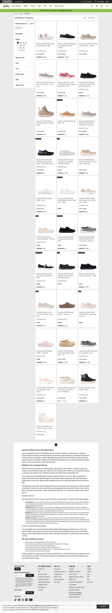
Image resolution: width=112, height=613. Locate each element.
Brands (89, 569)
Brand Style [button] (19, 33)
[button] (107, 2)
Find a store (18, 590)
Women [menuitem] (33, 6)
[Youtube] (31, 599)
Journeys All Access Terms (76, 587)
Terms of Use (72, 579)
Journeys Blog (58, 574)
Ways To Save (58, 577)
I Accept (103, 606)
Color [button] (17, 63)
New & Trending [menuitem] (16, 6)
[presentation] (16, 6)
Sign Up (17, 569)
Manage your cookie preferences (44, 605)
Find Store (30, 592)
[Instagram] (23, 599)
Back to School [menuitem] (59, 6)
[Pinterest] (19, 599)
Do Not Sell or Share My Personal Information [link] (75, 593)
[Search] (92, 6)
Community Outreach (75, 571)
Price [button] (17, 68)
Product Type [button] (20, 74)
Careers (71, 569)
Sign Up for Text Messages (22, 572)
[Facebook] (26, 599)
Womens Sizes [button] (20, 57)
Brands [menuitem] (26, 6)
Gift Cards (57, 582)
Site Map (40, 590)
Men (88, 574)
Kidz (88, 577)
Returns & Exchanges (44, 577)
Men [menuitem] (39, 6)
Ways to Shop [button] (20, 85)
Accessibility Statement (75, 582)
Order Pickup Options (44, 582)
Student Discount (59, 579)
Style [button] (17, 79)
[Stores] (97, 6)
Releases (89, 582)
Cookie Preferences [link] (74, 597)
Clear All (32, 23)
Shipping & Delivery (43, 579)
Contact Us (41, 569)
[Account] (102, 6)
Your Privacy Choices (78, 577)
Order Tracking (87, 1)
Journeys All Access (60, 571)
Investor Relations (74, 590)
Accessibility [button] (100, 1)
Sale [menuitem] (50, 6)
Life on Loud (57, 569)
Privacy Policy (73, 574)
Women (89, 571)
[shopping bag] (107, 6)
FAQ (39, 571)
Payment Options (42, 584)
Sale (88, 579)
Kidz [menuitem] (45, 6)
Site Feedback (42, 587)
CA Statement (72, 584)
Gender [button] (18, 39)
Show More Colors (41, 51)
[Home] (6, 6)
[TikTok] (15, 599)
